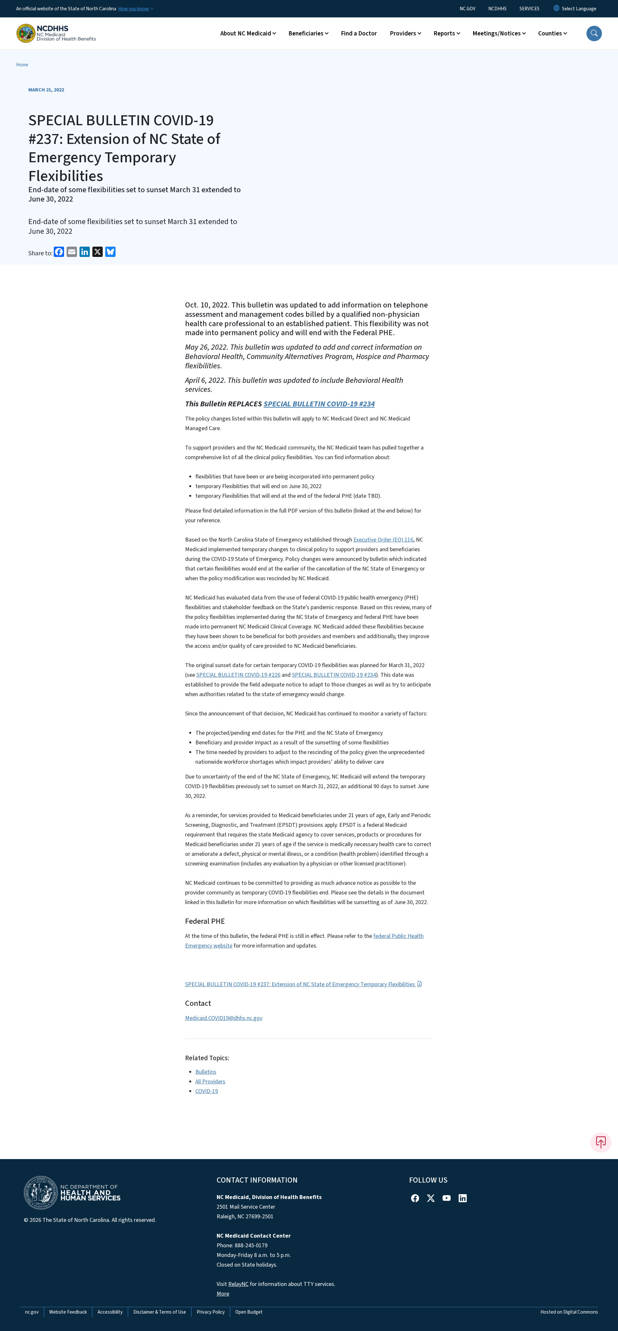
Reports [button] (444, 33)
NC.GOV (467, 8)
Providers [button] (403, 33)
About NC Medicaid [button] (245, 33)
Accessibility (110, 1312)
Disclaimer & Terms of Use (159, 1312)
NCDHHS (497, 8)
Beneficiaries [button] (305, 33)
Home (22, 64)
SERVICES (529, 8)
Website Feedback (68, 1312)
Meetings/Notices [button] (497, 33)
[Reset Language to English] (556, 9)
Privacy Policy (211, 1312)
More (223, 1294)
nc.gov (32, 1312)
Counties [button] (550, 33)
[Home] (56, 26)
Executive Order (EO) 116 (383, 540)
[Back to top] (601, 1142)
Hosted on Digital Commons (569, 1312)
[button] (594, 33)
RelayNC (238, 1284)
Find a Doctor (359, 33)
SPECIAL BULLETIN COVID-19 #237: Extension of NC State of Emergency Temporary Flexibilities (300, 984)
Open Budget (249, 1312)
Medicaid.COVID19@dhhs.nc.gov (223, 1018)
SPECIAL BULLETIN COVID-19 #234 (319, 404)
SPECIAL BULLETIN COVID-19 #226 (238, 675)
